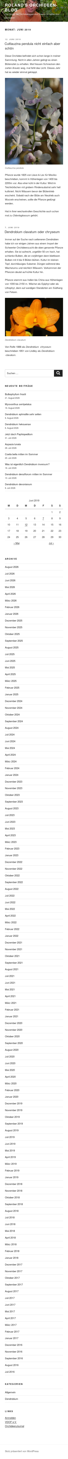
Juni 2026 (10, 580)
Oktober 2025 (12, 634)
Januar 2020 (11, 1096)
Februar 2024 (12, 768)
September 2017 (14, 1284)
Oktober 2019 (12, 1116)
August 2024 (11, 727)
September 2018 (14, 1204)
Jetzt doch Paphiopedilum (19, 434)
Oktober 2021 (12, 956)
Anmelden (10, 1417)
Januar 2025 (11, 694)
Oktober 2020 (12, 1036)
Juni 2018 (10, 1224)
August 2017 (11, 1291)
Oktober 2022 (12, 875)
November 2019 (13, 1110)
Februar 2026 (12, 607)
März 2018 (11, 1244)
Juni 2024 (10, 741)
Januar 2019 (11, 1177)
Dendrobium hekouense (18, 424)
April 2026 (10, 593)
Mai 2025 (10, 667)
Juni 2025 (10, 660)
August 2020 (11, 1049)
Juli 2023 (10, 815)
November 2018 (13, 1190)
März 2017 (11, 1324)
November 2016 (13, 1351)
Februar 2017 (12, 1331)
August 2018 (11, 1210)
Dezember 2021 (13, 942)
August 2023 (11, 808)
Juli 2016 (10, 1371)
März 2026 (11, 600)
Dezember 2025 (13, 620)
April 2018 (10, 1237)
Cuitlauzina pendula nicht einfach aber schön (32, 46)
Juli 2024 (10, 734)
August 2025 (11, 647)
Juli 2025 (10, 654)
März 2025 (11, 681)
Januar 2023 (11, 855)
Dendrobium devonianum (18, 484)
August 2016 (11, 1365)
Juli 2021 (10, 976)
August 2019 (11, 1130)
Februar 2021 (12, 1009)
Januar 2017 (11, 1338)
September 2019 (14, 1123)
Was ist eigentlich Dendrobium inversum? (27, 464)
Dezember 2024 (13, 701)
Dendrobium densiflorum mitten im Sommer (28, 474)
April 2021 (10, 996)
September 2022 (14, 882)
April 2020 (10, 1076)
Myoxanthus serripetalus (18, 404)
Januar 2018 (11, 1257)
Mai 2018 (10, 1230)
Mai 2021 (10, 989)
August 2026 (11, 567)
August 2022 (11, 888)
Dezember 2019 (13, 1103)
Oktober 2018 (12, 1197)
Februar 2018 (12, 1251)
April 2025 (10, 674)
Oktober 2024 (12, 714)
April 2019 (10, 1157)
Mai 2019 (10, 1150)
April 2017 (10, 1318)
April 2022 (10, 915)
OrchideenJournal (14, 1426)
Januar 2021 (11, 1016)
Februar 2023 (12, 848)
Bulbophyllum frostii (15, 394)
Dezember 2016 (13, 1344)
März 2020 (11, 1083)
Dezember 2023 (13, 781)
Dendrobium (11, 1398)
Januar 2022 (11, 935)
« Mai (16, 543)
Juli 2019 (10, 1137)
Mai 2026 (10, 587)
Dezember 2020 (13, 1023)
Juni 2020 (10, 1063)
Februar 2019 (12, 1170)
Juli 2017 (10, 1298)
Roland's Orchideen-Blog (31, 7)
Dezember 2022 (13, 862)
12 (26, 524)
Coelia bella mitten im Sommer (21, 454)
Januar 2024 (11, 774)
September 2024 (14, 721)
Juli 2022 (10, 895)
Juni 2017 (10, 1304)
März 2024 (11, 761)
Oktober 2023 (12, 795)
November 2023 (13, 788)
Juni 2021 (10, 982)
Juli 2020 (10, 1056)
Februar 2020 (12, 1090)
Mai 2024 (10, 748)
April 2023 (10, 835)
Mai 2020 (10, 1070)
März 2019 (11, 1163)
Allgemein (10, 1392)
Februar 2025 (12, 687)
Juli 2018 (10, 1217)
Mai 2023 (10, 828)
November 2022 (13, 868)
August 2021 (11, 969)
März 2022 (11, 922)
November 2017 (13, 1271)
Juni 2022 (10, 902)
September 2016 (14, 1358)
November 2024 (13, 707)
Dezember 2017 (13, 1264)
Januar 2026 (11, 613)
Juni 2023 (10, 821)
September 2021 (14, 962)
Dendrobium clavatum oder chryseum (32, 231)
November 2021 (13, 949)
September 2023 (14, 801)
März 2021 (11, 1002)
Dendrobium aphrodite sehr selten (23, 414)
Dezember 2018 (13, 1184)
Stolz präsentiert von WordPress (22, 1451)
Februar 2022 (12, 929)
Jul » (51, 543)
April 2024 (10, 754)
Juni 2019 (10, 1143)
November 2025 (13, 627)
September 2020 (14, 1043)
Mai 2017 (10, 1311)
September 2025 (14, 640)
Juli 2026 (10, 573)
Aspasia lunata (13, 444)
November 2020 (13, 1029)
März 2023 (11, 842)
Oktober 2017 (12, 1277)
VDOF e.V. (11, 1422)
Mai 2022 (10, 909)
